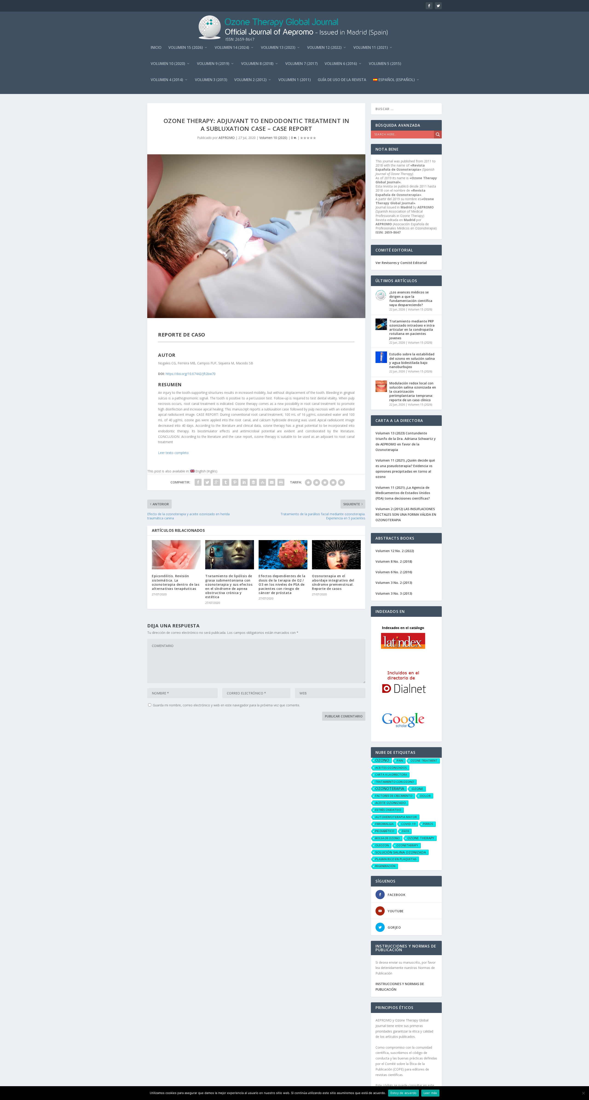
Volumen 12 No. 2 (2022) (394, 551)
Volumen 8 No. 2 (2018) (393, 561)
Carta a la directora (391, 775)
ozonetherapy (407, 845)
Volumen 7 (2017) (301, 64)
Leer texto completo (173, 453)
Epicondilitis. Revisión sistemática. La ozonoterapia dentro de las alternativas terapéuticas (175, 582)
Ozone (417, 789)
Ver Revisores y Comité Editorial (401, 262)
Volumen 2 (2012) (250, 80)
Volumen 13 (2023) (278, 48)
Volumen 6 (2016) (341, 64)
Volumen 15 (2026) (185, 48)
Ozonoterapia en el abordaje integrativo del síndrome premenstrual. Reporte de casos (333, 582)
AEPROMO (227, 137)
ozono (382, 760)
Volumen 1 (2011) (294, 80)
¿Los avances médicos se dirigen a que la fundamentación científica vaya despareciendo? (410, 298)
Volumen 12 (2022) (324, 48)
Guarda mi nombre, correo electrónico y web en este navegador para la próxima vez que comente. (226, 705)
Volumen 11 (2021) (370, 48)
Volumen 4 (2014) (167, 80)
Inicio (156, 48)
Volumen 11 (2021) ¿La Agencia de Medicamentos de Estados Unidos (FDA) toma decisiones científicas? (402, 493)
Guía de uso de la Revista (342, 80)
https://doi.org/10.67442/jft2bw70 (191, 374)
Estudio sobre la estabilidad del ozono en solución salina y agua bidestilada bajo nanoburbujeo (412, 360)
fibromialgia (384, 824)
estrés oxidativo (388, 810)
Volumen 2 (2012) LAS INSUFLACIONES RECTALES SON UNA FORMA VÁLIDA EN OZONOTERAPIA (405, 514)
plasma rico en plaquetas (395, 859)
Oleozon (382, 845)
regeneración (385, 866)
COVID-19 (408, 824)
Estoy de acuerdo (403, 1093)
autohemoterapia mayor (396, 817)
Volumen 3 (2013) (211, 80)
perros (428, 824)
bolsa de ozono (387, 838)
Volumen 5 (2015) (385, 64)
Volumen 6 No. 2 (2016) (393, 572)
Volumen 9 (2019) (213, 64)
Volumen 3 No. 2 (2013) (393, 582)
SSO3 (405, 831)
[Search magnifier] (438, 134)
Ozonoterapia (389, 788)
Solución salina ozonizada (400, 852)
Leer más (430, 1093)
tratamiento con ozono (394, 782)
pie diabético (384, 831)
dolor (425, 796)
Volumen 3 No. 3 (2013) (393, 593)
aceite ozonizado (390, 803)
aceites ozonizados (391, 768)
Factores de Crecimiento (394, 796)
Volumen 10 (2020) (168, 64)
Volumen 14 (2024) (232, 48)
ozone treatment (424, 761)
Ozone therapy (420, 838)
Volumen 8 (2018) (257, 64)
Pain (400, 761)
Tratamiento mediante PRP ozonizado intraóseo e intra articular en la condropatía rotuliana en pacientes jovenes (412, 329)
